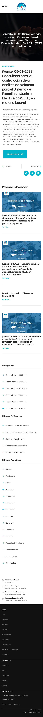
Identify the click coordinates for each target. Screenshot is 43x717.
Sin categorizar (8, 66)
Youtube (4, 685)
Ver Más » (5, 227)
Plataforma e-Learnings (10, 650)
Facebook (5, 665)
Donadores (5, 640)
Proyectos (5, 624)
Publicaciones (6, 634)
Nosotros (5, 619)
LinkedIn (4, 680)
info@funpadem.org (13, 704)
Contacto (5, 655)
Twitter (4, 670)
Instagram (5, 675)
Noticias (4, 629)
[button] (26, 173)
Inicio (3, 614)
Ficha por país (6, 645)
